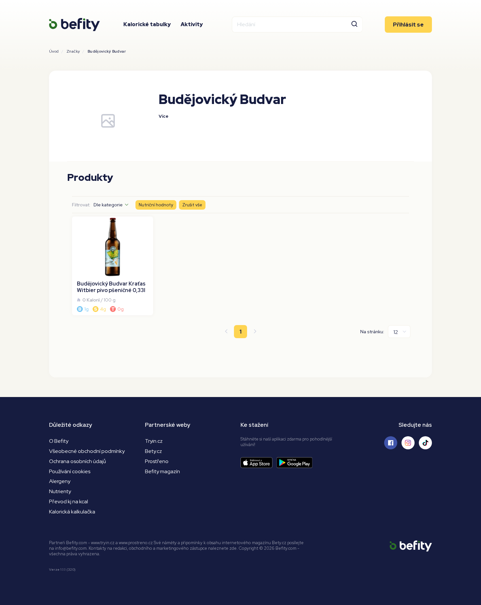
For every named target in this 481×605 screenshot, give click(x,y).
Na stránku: (372, 332)
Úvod (54, 51)
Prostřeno (157, 461)
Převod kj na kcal (68, 501)
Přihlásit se (408, 24)
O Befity (58, 441)
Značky (73, 51)
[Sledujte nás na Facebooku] (390, 442)
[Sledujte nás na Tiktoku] (425, 442)
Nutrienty (60, 491)
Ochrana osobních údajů (77, 461)
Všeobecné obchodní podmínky (87, 451)
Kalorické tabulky (147, 24)
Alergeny (59, 481)
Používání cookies (69, 471)
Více (164, 116)
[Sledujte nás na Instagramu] (408, 442)
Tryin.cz (154, 441)
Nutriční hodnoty (156, 205)
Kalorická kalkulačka (72, 511)
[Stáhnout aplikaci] (258, 462)
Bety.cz (153, 451)
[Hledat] (354, 24)
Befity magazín (162, 471)
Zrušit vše (192, 205)
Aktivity (192, 24)
